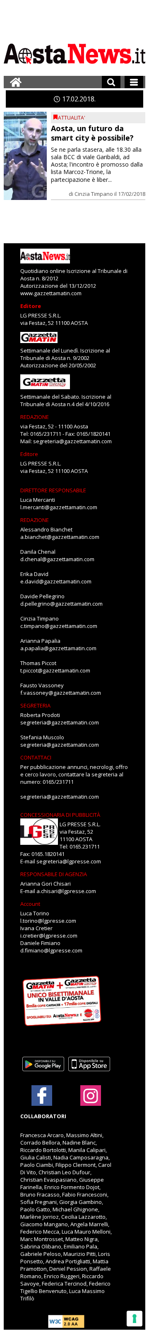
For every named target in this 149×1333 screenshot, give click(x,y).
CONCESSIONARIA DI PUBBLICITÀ (60, 814)
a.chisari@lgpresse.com (66, 891)
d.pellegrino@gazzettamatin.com (61, 603)
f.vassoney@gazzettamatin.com (60, 692)
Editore (30, 306)
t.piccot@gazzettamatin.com (55, 670)
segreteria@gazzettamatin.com (72, 441)
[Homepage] (16, 82)
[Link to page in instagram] (90, 1101)
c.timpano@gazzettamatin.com (58, 626)
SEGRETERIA (35, 705)
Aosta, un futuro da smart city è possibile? (92, 133)
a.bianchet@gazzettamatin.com (59, 537)
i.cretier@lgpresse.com (48, 935)
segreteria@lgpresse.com (68, 861)
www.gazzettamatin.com (51, 293)
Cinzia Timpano (93, 193)
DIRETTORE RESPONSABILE (53, 490)
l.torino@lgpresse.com (48, 920)
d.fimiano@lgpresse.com (51, 950)
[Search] (111, 82)
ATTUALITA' (71, 117)
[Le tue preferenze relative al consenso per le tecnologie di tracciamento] (134, 1318)
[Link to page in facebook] (42, 1095)
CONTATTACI (35, 757)
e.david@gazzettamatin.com (55, 581)
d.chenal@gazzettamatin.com (57, 559)
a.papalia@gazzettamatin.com (58, 648)
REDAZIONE (34, 417)
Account (30, 903)
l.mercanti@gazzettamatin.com (58, 507)
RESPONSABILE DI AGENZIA (53, 874)
